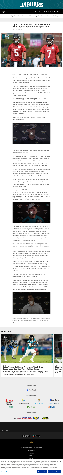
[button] (31, 133)
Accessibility (31, 454)
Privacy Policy (31, 452)
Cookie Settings (5, 471)
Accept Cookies (42, 471)
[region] (31, 467)
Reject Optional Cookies (54, 471)
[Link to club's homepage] (3, 11)
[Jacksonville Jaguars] (31, 444)
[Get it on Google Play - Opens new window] (36, 438)
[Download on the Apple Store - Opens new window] (26, 438)
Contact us (31, 457)
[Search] (58, 12)
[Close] (60, 461)
